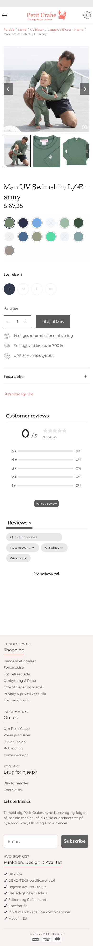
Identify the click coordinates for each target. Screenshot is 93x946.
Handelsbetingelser (20, 661)
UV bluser (37, 29)
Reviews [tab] (19, 522)
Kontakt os (13, 790)
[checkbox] (18, 558)
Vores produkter (17, 735)
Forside (9, 29)
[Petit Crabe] (46, 15)
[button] (46, 451)
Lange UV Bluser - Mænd (65, 29)
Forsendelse (14, 667)
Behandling (13, 748)
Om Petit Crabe (17, 729)
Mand (22, 29)
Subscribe (75, 841)
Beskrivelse (14, 376)
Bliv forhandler (16, 783)
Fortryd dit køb (16, 700)
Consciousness (16, 755)
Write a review (46, 503)
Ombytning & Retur (20, 680)
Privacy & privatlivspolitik (25, 694)
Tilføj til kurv (53, 321)
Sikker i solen (15, 742)
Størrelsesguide (19, 394)
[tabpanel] (46, 579)
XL (51, 289)
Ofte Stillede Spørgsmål (24, 687)
